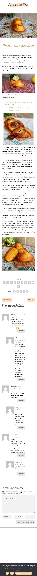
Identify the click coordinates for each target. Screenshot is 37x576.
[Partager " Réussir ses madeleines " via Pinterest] (18, 283)
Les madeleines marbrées (12, 110)
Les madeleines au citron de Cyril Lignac (17, 107)
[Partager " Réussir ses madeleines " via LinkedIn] (22, 283)
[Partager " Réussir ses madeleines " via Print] (18, 286)
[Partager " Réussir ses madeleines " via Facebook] (4, 283)
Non (12, 573)
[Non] (34, 569)
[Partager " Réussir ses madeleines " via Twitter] (8, 283)
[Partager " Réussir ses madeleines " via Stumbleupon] (29, 283)
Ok (7, 573)
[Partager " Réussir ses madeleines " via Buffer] (25, 283)
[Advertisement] (18, 546)
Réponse (21, 331)
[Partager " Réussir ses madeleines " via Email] (33, 283)
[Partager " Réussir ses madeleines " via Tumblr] (15, 283)
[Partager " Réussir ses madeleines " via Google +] (11, 283)
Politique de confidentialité (23, 573)
